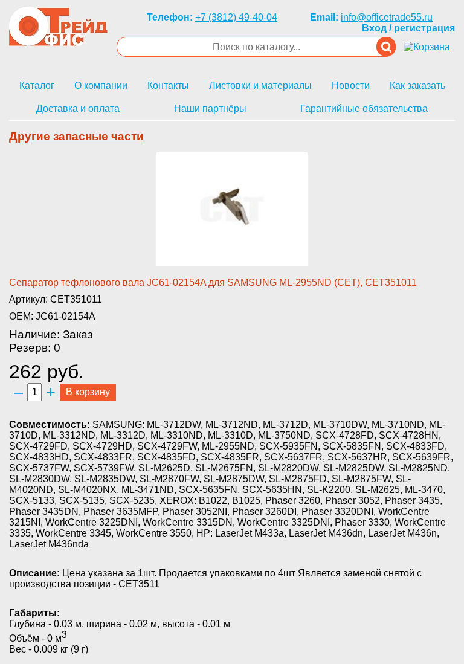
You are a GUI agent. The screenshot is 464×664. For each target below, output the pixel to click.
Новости (351, 85)
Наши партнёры (210, 108)
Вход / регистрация (408, 28)
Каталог (36, 85)
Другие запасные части (76, 136)
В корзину (88, 392)
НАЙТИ (386, 46)
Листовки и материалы (260, 85)
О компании (100, 85)
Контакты (168, 85)
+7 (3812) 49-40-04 (236, 17)
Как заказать (417, 85)
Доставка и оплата (78, 108)
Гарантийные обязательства (364, 108)
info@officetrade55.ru (387, 17)
